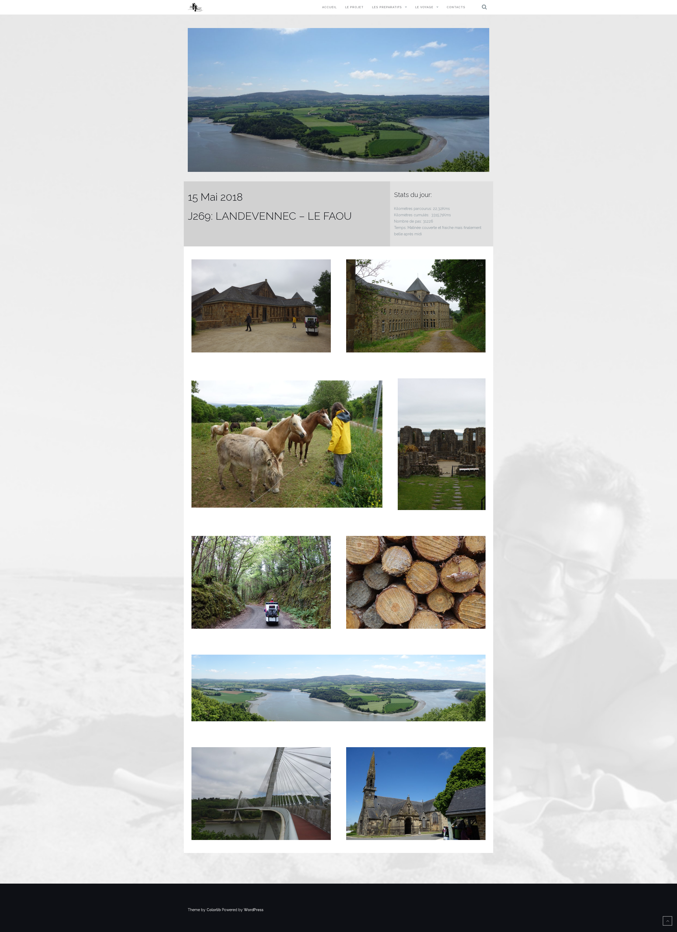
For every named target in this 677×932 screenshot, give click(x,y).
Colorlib (214, 910)
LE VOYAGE (424, 7)
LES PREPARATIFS (387, 7)
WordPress (253, 910)
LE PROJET (354, 7)
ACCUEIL (329, 7)
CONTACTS (456, 7)
